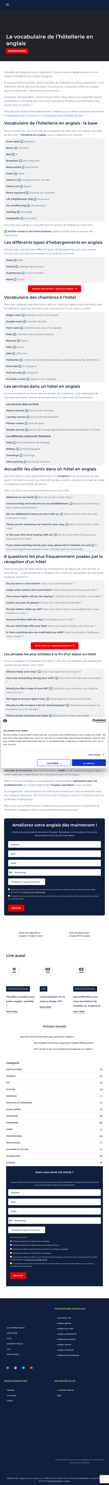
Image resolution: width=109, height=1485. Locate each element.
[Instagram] (15, 1368)
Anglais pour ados (65, 1328)
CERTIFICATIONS (54, 1069)
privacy (67, 1481)
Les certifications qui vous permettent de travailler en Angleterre (86, 1001)
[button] (54, 288)
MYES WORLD (13, 1354)
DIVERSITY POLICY (15, 1344)
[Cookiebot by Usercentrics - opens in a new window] (94, 721)
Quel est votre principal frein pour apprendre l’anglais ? (47, 1037)
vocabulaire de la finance (22, 115)
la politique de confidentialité (33, 892)
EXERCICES (54, 1096)
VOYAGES (54, 1163)
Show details (94, 754)
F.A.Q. (9, 1338)
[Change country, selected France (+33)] (11, 872)
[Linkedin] (23, 1368)
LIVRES (54, 1129)
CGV (9, 1349)
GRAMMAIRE (54, 1123)
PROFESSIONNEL (17, 51)
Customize (52, 763)
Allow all (89, 763)
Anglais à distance (65, 1350)
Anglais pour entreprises (68, 1355)
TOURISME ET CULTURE (54, 1149)
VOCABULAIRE (54, 1156)
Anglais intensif (64, 1344)
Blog (59, 1395)
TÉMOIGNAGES (54, 1143)
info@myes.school (55, 1481)
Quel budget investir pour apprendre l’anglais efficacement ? (64, 1043)
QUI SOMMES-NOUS (16, 1328)
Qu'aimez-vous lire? (18, 1237)
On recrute (11, 1395)
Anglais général (64, 1323)
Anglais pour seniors (66, 1339)
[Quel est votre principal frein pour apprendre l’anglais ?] (11, 1040)
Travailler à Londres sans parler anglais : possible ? (20, 1001)
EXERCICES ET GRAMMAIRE (54, 1103)
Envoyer (16, 908)
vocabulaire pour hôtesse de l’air (62, 115)
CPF (43, 988)
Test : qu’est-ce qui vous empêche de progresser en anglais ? (63, 1049)
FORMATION (54, 1116)
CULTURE (54, 1089)
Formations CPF (64, 1318)
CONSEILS (54, 1076)
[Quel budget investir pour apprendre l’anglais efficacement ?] (25, 1046)
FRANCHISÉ (12, 1333)
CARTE (10, 1401)
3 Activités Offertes (65, 1390)
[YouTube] (31, 1368)
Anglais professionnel (67, 1334)
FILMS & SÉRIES (54, 1109)
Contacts (10, 1390)
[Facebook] (7, 1368)
